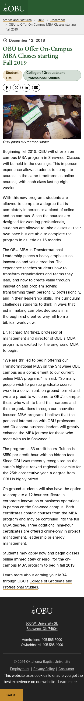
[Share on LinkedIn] (26, 88)
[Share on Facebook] (6, 88)
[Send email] (36, 88)
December (57, 20)
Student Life (12, 75)
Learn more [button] (67, 682)
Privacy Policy (44, 669)
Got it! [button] (12, 695)
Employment (19, 669)
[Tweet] (16, 88)
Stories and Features (17, 20)
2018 (41, 20)
